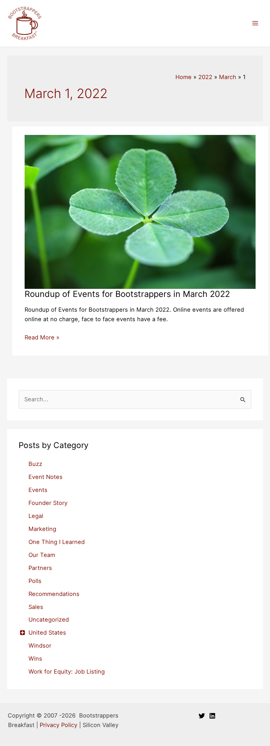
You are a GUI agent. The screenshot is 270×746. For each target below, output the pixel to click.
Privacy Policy (58, 724)
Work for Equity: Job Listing (66, 671)
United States (47, 632)
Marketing (42, 528)
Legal (35, 515)
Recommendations (53, 593)
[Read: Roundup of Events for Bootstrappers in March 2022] (140, 211)
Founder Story (48, 502)
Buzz (35, 463)
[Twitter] (202, 716)
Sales (35, 606)
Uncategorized (48, 619)
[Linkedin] (212, 716)
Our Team (41, 554)
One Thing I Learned (56, 541)
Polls (34, 580)
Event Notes (45, 476)
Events (37, 489)
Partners (40, 567)
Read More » (42, 337)
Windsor (39, 645)
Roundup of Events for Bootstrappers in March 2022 (127, 294)
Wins (35, 658)
